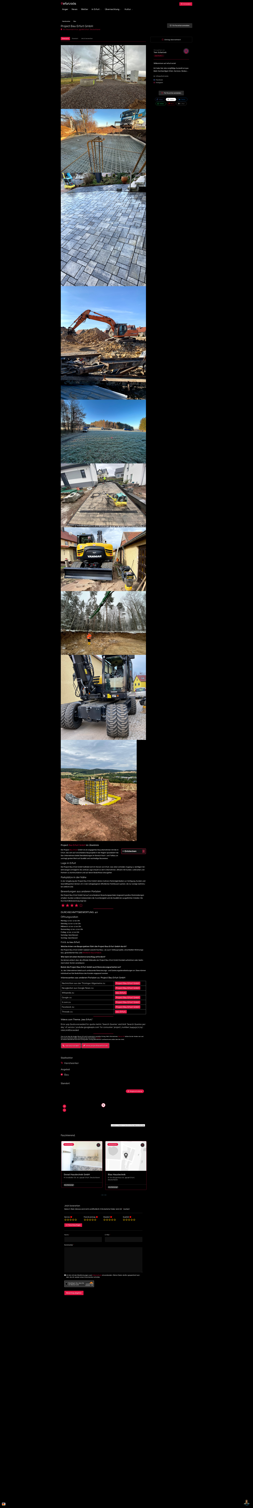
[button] (64, 1106)
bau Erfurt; (121, 993)
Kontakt (98, 1038)
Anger (65, 9)
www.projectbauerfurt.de (97, 1046)
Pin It (171, 103)
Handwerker (66, 21)
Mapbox (120, 1125)
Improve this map (139, 1125)
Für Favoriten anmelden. (172, 93)
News (74, 9)
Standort (75, 38)
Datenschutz (97, 1275)
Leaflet (114, 1125)
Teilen (160, 99)
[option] (82, 1164)
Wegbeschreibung (136, 1091)
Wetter (84, 9)
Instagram (159, 82)
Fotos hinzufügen (74, 1225)
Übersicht (65, 38)
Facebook (159, 80)
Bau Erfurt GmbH (77, 845)
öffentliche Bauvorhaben (91, 953)
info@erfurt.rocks (162, 76)
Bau (75, 21)
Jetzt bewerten (87, 38)
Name (67, 1235)
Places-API (121, 1036)
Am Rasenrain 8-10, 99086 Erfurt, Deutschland (81, 29)
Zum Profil (158, 55)
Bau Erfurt (73, 850)
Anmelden (187, 4)
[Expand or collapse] (143, 851)
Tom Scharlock (160, 52)
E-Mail (107, 1235)
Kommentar (69, 1245)
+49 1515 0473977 (72, 1046)
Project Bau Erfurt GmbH (127, 983)
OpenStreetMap (128, 1125)
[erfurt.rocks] (68, 3)
